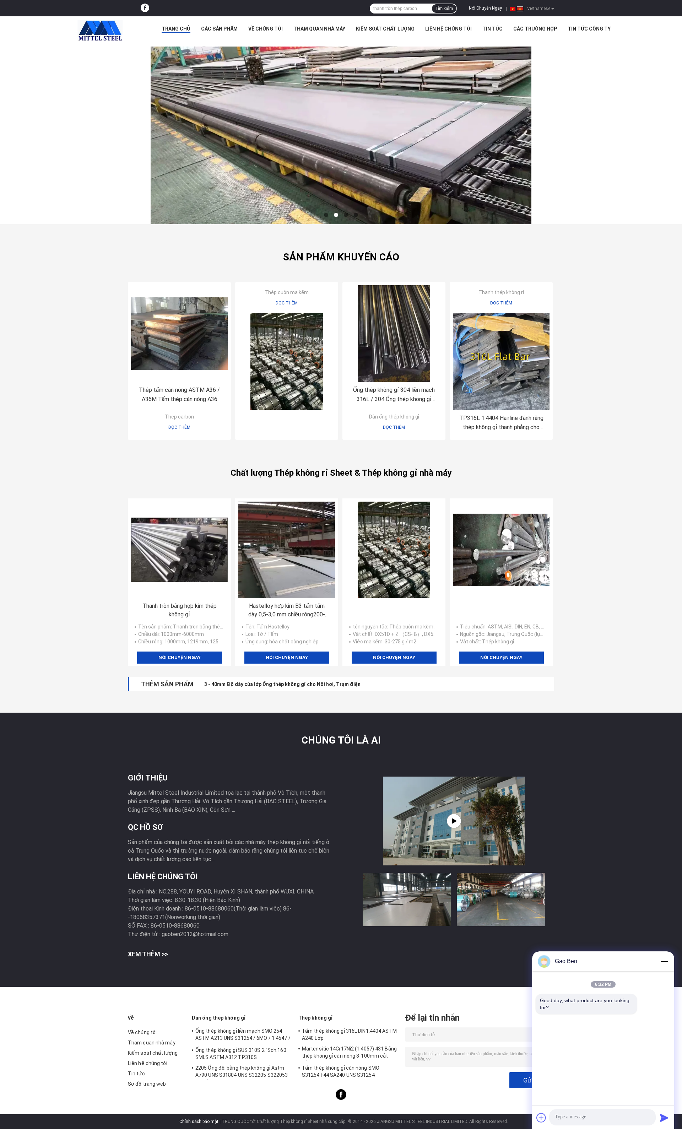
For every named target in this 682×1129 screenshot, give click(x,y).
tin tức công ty (589, 29)
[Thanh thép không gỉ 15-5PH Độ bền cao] (454, 821)
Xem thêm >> (148, 954)
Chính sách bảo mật (198, 1121)
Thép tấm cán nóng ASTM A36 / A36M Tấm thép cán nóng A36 (179, 395)
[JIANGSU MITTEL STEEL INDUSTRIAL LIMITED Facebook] (145, 8)
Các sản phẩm (219, 29)
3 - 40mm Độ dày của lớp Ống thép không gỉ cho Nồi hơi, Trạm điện (282, 684)
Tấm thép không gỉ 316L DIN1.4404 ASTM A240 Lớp (349, 1034)
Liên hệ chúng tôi (448, 29)
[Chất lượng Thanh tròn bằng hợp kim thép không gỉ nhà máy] (179, 550)
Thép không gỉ (315, 1018)
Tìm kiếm (444, 8)
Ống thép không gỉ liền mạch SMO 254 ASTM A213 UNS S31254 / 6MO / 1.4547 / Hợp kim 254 (243, 1035)
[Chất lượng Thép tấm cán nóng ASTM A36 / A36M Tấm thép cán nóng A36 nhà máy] (179, 333)
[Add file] (541, 1117)
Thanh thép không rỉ (501, 292)
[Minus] (664, 961)
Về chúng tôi (265, 29)
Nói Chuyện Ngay (485, 8)
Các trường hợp (535, 29)
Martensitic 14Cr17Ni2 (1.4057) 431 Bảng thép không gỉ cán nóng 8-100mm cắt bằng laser (349, 1053)
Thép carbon (179, 417)
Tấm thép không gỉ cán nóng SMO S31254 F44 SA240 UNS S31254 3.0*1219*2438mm (340, 1072)
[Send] (664, 1117)
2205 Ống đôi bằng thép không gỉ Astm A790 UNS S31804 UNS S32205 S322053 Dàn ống (241, 1072)
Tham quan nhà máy (319, 29)
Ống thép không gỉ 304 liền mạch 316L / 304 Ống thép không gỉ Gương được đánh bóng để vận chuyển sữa (394, 395)
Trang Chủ (176, 29)
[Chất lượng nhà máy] (286, 361)
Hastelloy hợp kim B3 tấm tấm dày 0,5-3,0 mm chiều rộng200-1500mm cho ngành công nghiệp (287, 611)
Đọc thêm (179, 427)
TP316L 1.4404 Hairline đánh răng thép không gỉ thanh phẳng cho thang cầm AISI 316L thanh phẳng (501, 423)
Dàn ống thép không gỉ (394, 417)
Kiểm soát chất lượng (385, 29)
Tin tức (492, 29)
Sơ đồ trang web (147, 1084)
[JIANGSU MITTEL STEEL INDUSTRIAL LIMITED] (100, 30)
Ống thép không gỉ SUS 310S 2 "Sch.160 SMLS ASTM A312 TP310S (240, 1053)
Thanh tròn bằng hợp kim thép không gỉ (179, 610)
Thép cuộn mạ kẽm (287, 292)
